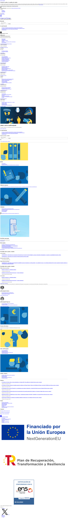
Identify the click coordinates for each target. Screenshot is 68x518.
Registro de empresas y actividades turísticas (9, 269)
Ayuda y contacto (4, 405)
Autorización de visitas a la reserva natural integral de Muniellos (10, 133)
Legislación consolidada (5, 40)
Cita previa (3, 95)
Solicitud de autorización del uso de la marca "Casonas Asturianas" (13, 272)
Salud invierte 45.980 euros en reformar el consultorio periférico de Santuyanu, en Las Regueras (22, 397)
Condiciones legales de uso (5, 60)
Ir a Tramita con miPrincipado (4, 47)
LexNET (3, 97)
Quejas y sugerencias (4, 81)
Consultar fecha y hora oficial (4, 283)
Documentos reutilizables (5, 51)
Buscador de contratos (4, 69)
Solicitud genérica (4, 29)
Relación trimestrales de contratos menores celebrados (8, 70)
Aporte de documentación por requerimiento (7, 247)
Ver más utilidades (4, 211)
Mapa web (3, 420)
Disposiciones (3, 39)
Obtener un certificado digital (5, 80)
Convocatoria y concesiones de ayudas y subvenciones (8, 41)
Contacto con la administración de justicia (7, 96)
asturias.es (3, 10)
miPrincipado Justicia (4, 407)
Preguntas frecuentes (4, 104)
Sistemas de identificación (5, 61)
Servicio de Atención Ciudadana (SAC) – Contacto (8, 102)
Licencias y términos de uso (5, 58)
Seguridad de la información (5, 59)
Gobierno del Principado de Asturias (15, 8)
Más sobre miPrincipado (5, 353)
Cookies (3, 421)
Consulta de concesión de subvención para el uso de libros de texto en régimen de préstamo (13, 28)
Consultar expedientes (8, 244)
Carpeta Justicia (4, 93)
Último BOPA (3, 163)
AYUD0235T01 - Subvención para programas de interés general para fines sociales (15, 256)
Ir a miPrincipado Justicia (3, 98)
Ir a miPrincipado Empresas (3, 90)
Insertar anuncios (4, 42)
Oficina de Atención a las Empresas (6, 87)
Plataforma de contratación (5, 67)
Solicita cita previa (8, 293)
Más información (41, 4)
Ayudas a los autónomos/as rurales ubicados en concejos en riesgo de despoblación (12, 27)
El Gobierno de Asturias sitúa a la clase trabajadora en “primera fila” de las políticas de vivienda (22, 382)
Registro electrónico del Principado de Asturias (7, 208)
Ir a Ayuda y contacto (3, 106)
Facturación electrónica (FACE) (6, 88)
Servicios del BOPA (4, 164)
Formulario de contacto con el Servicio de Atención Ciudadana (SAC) (10, 213)
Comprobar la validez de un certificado (7, 82)
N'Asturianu (2, 13)
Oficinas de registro (4, 103)
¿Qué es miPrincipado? (5, 56)
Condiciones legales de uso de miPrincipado (7, 352)
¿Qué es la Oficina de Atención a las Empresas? (8, 303)
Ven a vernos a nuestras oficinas (5, 413)
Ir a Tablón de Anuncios (3, 75)
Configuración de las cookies (5, 422)
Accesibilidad (3, 418)
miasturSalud (3, 11)
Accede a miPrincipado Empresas (4, 306)
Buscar (9, 138)
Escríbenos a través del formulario (5, 412)
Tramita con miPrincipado (5, 402)
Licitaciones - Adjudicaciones (5, 66)
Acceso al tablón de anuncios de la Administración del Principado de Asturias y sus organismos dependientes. (19, 186)
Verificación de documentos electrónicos (7, 79)
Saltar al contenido (2, 0)
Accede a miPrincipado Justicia (4, 295)
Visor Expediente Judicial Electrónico (6, 94)
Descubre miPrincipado (5, 57)
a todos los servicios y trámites (6, 141)
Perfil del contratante (4, 404)
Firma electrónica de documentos (10, 246)
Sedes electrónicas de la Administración (7, 377)
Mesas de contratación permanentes (6, 68)
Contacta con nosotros (4, 304)
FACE (1, 329)
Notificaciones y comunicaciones (10, 245)
